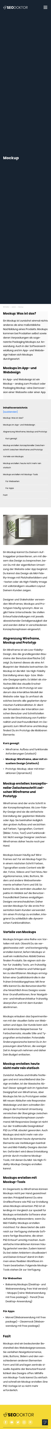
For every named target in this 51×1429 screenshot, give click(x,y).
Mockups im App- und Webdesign (19, 424)
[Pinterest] (30, 1422)
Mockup (20, 307)
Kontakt (45, 1422)
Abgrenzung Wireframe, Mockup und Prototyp (25, 431)
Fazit (5, 495)
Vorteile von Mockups (13, 456)
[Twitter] (17, 1422)
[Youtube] (11, 1422)
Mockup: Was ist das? (13, 417)
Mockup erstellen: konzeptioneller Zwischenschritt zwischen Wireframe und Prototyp (24, 447)
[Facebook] (5, 1422)
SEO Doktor (6, 307)
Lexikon (14, 307)
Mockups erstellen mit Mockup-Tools (20, 474)
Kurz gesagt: (11, 438)
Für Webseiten (12, 481)
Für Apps (10, 488)
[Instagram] (24, 1422)
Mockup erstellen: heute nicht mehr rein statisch (22, 465)
